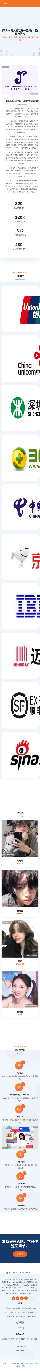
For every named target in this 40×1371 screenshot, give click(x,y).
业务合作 (20, 1254)
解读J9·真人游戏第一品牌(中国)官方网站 (21, 1308)
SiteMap (21, 1328)
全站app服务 (30, 1312)
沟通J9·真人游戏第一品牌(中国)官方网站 (21, 1316)
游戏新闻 (20, 1312)
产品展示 (11, 1312)
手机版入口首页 (7, 37)
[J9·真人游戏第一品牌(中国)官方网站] (20, 1272)
